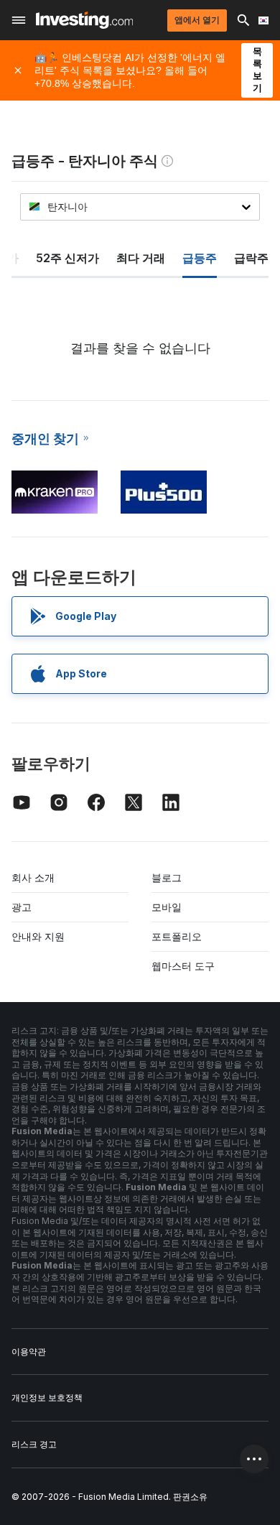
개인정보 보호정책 (47, 1397)
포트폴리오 (176, 936)
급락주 (251, 258)
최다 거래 (140, 258)
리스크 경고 (34, 1444)
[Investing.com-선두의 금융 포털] (84, 20)
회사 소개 (33, 877)
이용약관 (28, 1351)
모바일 (166, 907)
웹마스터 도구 (183, 966)
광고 (21, 907)
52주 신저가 (67, 258)
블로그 (166, 877)
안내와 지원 (38, 936)
